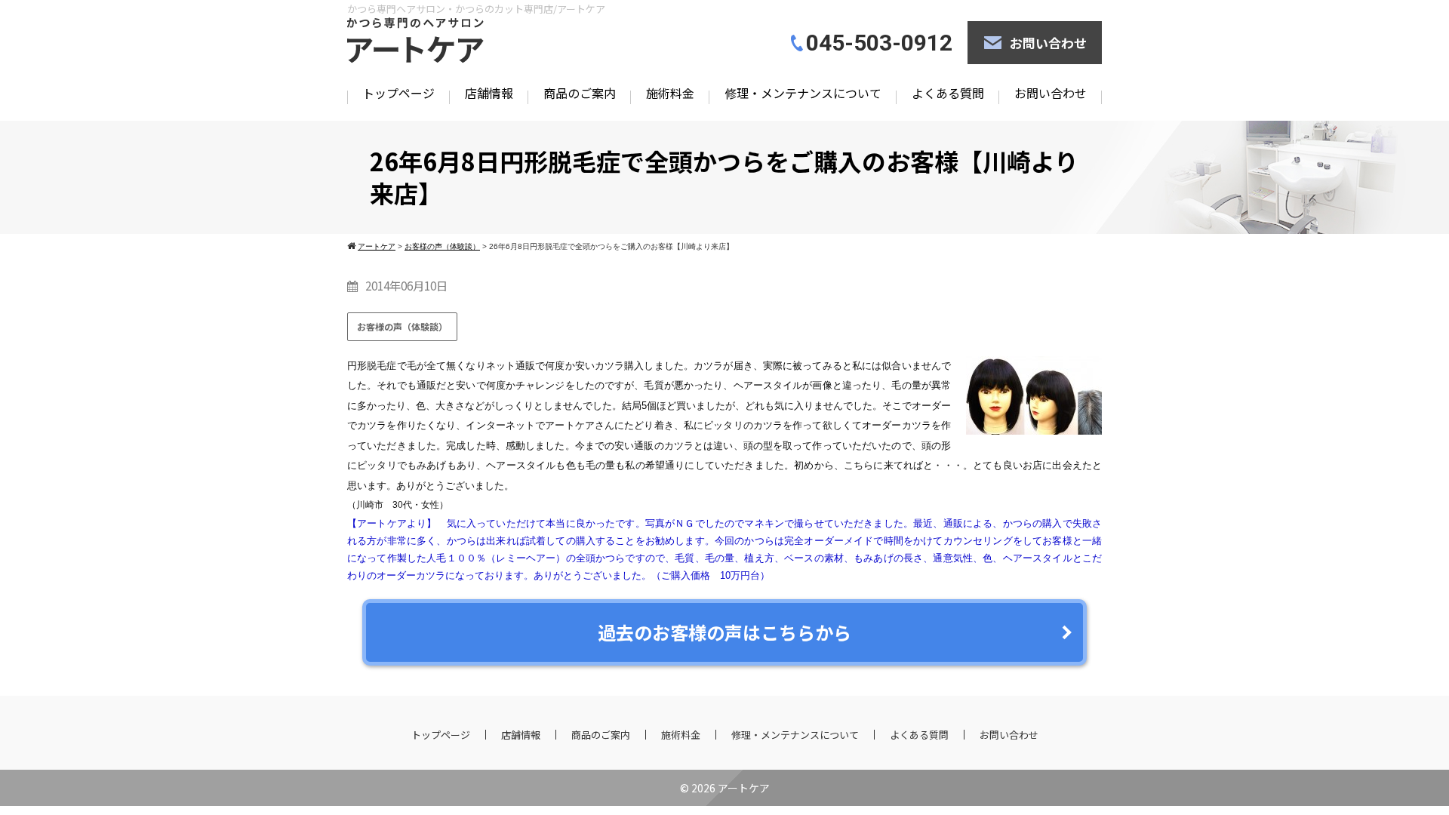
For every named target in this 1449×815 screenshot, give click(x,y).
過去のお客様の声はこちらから (724, 632)
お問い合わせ (1048, 42)
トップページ (398, 93)
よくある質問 (948, 93)
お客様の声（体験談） (402, 326)
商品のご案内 (579, 93)
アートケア (744, 787)
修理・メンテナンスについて (802, 93)
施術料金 (670, 93)
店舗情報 (489, 93)
